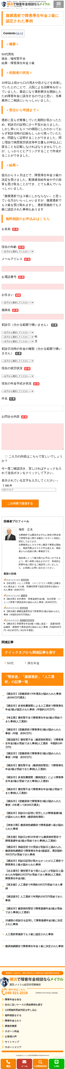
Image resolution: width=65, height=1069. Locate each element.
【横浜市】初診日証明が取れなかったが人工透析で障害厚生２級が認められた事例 (34, 862)
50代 (10, 663)
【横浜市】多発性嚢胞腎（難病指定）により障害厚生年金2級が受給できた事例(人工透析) (34, 779)
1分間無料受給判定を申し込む (21, 1010)
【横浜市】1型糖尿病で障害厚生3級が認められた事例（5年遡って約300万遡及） (33, 803)
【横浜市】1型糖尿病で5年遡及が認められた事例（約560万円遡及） (33, 695)
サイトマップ (12, 1041)
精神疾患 (25, 580)
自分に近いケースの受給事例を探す (24, 1004)
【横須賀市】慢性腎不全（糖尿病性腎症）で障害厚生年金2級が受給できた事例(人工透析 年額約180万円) (34, 743)
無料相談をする (13, 1015)
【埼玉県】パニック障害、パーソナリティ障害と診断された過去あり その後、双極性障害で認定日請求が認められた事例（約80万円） (32, 586)
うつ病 (24, 596)
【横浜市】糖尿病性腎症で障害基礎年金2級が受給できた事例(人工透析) (33, 910)
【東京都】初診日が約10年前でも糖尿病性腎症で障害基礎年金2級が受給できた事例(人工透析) (33, 839)
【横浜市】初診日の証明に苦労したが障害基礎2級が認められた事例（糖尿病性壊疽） (33, 815)
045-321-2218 (16, 993)
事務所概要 (11, 1026)
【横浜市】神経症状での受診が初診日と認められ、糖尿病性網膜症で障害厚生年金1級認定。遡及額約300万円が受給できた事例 (34, 851)
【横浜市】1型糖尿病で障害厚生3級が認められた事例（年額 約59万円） (33, 755)
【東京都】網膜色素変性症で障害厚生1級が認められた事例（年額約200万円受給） (32, 613)
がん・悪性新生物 (27, 620)
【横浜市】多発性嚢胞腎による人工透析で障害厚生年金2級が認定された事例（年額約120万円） (34, 707)
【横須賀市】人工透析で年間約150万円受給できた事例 (34, 898)
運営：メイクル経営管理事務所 (14, 6)
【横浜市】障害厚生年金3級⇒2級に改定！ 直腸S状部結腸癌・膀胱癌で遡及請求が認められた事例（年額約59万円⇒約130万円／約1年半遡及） (32, 627)
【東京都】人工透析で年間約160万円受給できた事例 (34, 886)
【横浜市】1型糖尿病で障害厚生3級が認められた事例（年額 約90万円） (33, 731)
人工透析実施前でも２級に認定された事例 (29, 934)
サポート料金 (12, 1031)
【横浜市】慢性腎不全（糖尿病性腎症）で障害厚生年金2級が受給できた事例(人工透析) (34, 767)
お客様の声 (11, 1036)
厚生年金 (33, 663)
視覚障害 (24, 608)
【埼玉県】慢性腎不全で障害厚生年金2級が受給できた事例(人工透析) (33, 719)
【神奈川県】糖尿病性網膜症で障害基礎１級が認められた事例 (34, 827)
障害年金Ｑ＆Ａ (13, 1020)
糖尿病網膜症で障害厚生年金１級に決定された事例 (34, 946)
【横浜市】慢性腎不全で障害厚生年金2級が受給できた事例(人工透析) (33, 791)
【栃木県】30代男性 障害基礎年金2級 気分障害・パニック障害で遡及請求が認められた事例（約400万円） (32, 600)
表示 (19, 33)
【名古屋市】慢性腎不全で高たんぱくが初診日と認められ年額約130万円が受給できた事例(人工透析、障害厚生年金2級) (34, 874)
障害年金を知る (13, 999)
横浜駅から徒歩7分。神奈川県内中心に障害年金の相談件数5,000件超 (26, 1)
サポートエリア (13, 1047)
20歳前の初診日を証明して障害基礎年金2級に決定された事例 (34, 922)
